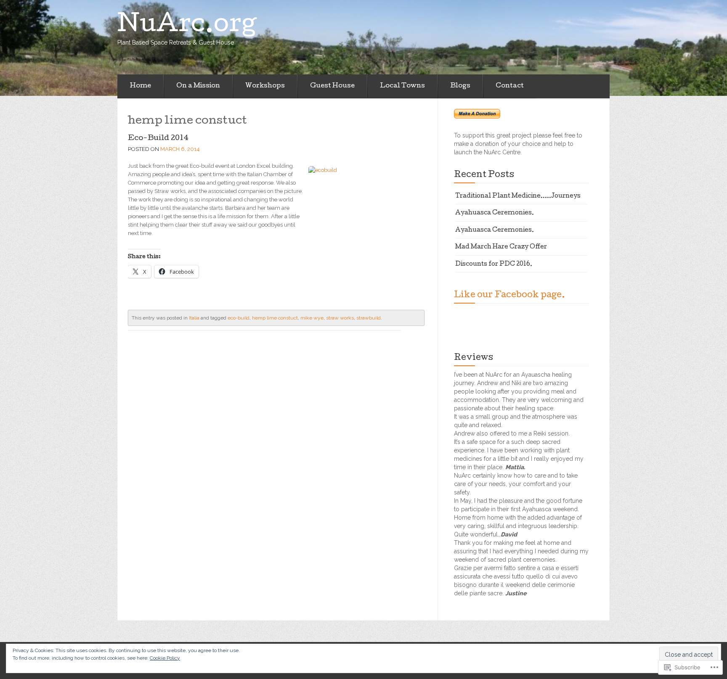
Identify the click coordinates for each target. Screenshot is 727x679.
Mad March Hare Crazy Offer (501, 247)
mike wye (312, 318)
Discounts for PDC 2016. (493, 264)
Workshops (265, 86)
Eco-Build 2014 (158, 138)
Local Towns (402, 86)
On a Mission (198, 86)
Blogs (460, 86)
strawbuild (368, 318)
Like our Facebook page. (509, 295)
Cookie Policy (165, 658)
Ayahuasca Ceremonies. (494, 213)
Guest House (332, 86)
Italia (194, 318)
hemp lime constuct (275, 318)
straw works (340, 318)
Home (140, 86)
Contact (510, 86)
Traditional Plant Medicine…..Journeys (518, 196)
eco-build (238, 318)
